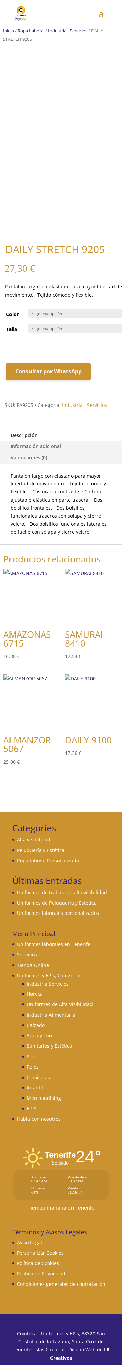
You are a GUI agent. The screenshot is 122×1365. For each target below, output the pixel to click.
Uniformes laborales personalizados (58, 913)
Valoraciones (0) (29, 457)
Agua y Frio (39, 1035)
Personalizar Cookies (40, 1253)
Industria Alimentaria (51, 1015)
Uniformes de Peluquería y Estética (57, 903)
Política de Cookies (38, 1263)
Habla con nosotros (39, 1119)
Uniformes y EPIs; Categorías (49, 975)
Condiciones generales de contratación (61, 1284)
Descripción (24, 435)
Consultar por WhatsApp (48, 371)
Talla (11, 329)
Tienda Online (33, 965)
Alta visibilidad (33, 839)
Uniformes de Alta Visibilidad (60, 1004)
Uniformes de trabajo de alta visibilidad (62, 892)
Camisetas (38, 1077)
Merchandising (44, 1098)
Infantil (35, 1087)
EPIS (31, 1108)
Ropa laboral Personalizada (48, 860)
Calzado (36, 1025)
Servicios (27, 954)
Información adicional (36, 446)
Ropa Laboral (31, 31)
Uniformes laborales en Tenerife (53, 944)
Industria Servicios (48, 983)
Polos (33, 1067)
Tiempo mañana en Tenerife (61, 1208)
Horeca (35, 994)
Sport (33, 1056)
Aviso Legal (29, 1242)
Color (12, 314)
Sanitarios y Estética (49, 1046)
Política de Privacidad (41, 1273)
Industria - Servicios (67, 31)
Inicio (8, 31)
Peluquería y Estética (40, 850)
